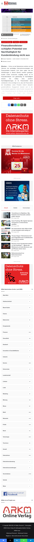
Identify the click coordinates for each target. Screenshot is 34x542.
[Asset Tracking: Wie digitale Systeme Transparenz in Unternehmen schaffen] (5, 223)
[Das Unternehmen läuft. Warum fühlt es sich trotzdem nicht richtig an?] (5, 231)
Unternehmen (23, 42)
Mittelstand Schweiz (23, 533)
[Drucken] (25, 105)
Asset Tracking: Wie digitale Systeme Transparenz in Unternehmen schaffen (22, 222)
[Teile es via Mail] (21, 105)
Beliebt (15, 208)
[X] (12, 105)
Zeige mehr (16, 98)
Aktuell (6, 208)
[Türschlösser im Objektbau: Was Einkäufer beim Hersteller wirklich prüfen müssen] (5, 215)
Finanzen (16, 42)
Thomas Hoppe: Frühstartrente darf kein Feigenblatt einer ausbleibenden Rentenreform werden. (22, 237)
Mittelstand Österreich (11, 533)
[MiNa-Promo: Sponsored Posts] (17, 10)
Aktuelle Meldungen (12, 38)
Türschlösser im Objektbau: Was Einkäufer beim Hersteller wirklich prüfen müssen (21, 214)
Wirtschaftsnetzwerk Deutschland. (20, 535)
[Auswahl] (2, 4)
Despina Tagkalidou (6, 58)
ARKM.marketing (17, 178)
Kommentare (26, 208)
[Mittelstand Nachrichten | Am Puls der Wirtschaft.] (10, 3)
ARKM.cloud (17, 530)
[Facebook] (9, 105)
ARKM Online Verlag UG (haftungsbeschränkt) (15, 528)
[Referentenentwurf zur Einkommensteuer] (5, 255)
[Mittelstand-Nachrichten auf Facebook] (13, 496)
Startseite (4, 38)
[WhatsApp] (18, 105)
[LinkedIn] (15, 105)
